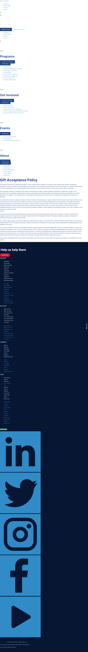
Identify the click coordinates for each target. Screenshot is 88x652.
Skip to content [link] (4, 1)
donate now (5, 63)
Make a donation (8, 105)
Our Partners (7, 168)
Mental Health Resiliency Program (13, 68)
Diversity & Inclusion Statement (6, 389)
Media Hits (7, 175)
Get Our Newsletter (9, 169)
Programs (6, 4)
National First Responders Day (12, 140)
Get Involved (7, 5)
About (5, 9)
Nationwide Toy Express (10, 74)
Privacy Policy (7, 393)
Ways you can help (9, 107)
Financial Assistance (9, 78)
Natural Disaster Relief (10, 79)
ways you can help (7, 100)
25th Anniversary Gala (10, 136)
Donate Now (5, 163)
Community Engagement (10, 76)
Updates (5, 345)
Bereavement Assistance (10, 70)
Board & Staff (7, 398)
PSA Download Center (8, 356)
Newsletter (6, 354)
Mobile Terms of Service (12, 647)
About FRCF (7, 166)
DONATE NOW (6, 29)
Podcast (5, 353)
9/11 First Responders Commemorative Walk (16, 111)
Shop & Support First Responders (13, 109)
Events (6, 7)
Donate (86, 325)
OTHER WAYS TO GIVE (18, 29)
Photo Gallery (7, 171)
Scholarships (7, 72)
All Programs (7, 66)
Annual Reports (7, 377)
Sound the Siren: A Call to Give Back (14, 113)
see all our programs (7, 62)
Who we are (5, 161)
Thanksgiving (7, 138)
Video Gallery (7, 173)
